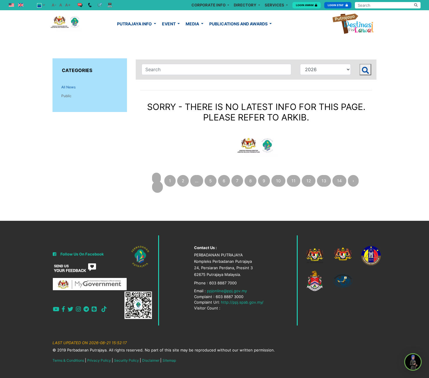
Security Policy (126, 360)
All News (68, 87)
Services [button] (275, 5)
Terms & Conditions (68, 360)
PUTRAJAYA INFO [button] (135, 23)
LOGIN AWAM (304, 5)
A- (54, 5)
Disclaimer (150, 360)
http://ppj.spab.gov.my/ (242, 302)
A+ (68, 5)
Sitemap (169, 360)
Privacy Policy (99, 360)
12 (308, 180)
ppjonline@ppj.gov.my (227, 290)
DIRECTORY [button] (245, 5)
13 (324, 180)
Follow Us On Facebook (82, 254)
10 (278, 180)
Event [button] (169, 23)
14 (339, 180)
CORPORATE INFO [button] (208, 5)
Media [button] (193, 23)
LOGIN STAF (336, 5)
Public (66, 96)
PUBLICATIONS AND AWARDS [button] (238, 23)
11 (294, 180)
